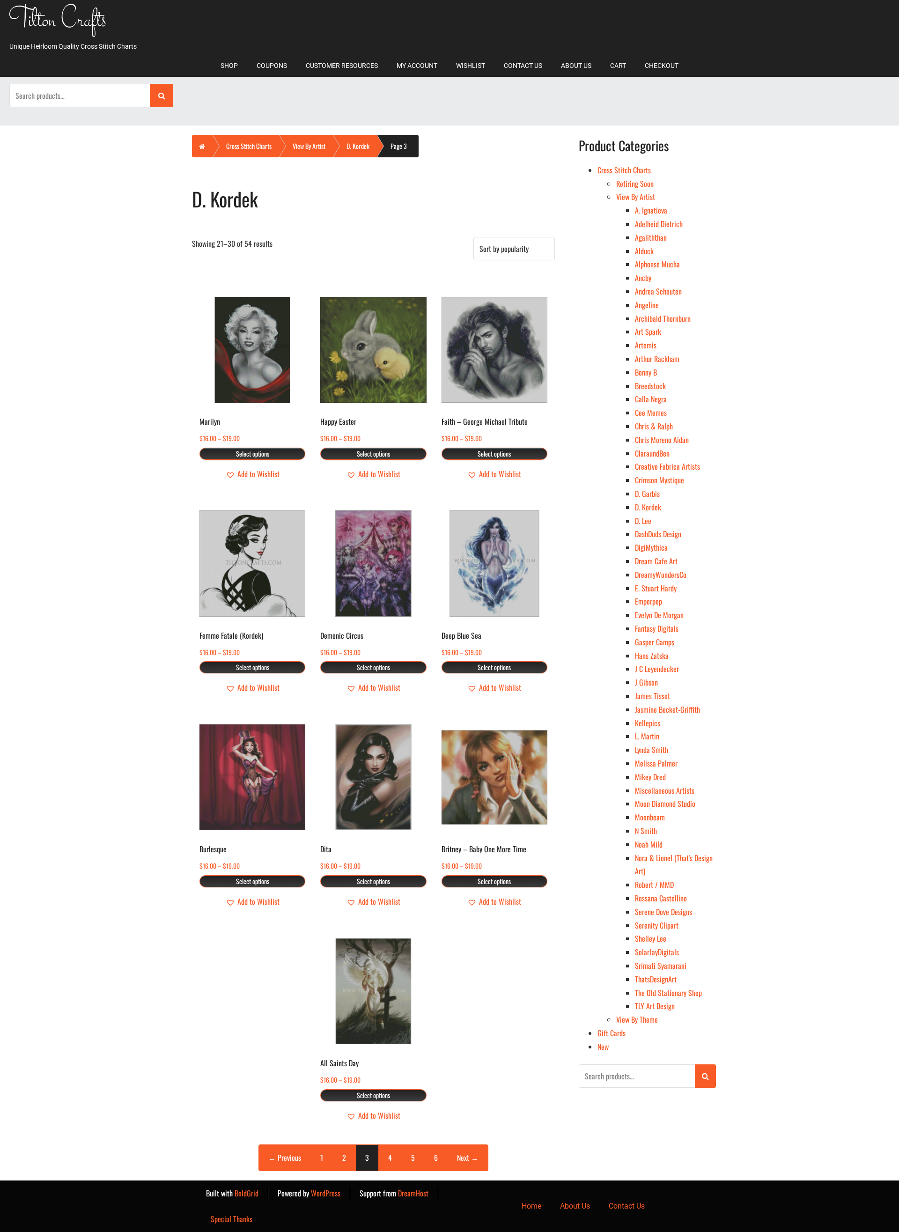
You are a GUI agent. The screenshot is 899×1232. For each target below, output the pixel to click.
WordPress (325, 1193)
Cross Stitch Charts (249, 146)
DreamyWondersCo (660, 574)
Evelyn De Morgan (659, 614)
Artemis (645, 345)
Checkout (661, 65)
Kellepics (647, 723)
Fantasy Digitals (656, 628)
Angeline (647, 304)
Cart (618, 65)
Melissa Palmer (656, 763)
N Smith (646, 830)
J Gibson (646, 682)
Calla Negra (651, 399)
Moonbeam (650, 817)
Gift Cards (611, 1033)
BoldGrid (246, 1193)
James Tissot (652, 695)
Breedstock (650, 385)
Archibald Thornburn (663, 318)
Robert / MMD (654, 884)
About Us (576, 65)
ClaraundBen (652, 453)
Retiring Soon (635, 183)
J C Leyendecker (657, 668)
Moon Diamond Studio (665, 803)
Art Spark (648, 331)
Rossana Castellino (661, 898)
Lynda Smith (651, 749)
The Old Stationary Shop (668, 992)
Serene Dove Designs (663, 911)
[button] (253, 474)
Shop (229, 65)
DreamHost (413, 1193)
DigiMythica (651, 547)
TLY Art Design (655, 1005)
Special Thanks (231, 1219)
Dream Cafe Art (656, 561)
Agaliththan (651, 237)
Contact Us (523, 65)
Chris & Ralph (654, 426)
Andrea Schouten (658, 291)
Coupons (272, 65)
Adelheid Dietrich (659, 223)
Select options (252, 453)
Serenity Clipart (656, 925)
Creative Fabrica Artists (667, 466)
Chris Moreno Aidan (662, 439)
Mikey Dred (650, 776)
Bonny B (646, 372)
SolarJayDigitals (657, 952)
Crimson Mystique (659, 480)
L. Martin (647, 736)
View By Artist (309, 146)
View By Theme (637, 1019)
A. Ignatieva (651, 210)
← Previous (284, 1157)
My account (417, 65)
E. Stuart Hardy (656, 588)
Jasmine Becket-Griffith (667, 709)
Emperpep (648, 601)
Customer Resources (342, 65)
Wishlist (470, 65)
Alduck (644, 251)
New (603, 1046)
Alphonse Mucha (657, 264)
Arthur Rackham (657, 358)
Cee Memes (651, 412)
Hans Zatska (652, 655)
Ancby (643, 277)
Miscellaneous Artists (664, 790)
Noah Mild (649, 844)
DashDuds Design (658, 533)
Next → (468, 1157)
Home (531, 1206)
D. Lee (643, 520)
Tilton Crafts (58, 21)
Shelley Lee (650, 938)
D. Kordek (357, 146)
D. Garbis (647, 493)
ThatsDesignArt (656, 979)
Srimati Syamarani (660, 965)
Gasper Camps (654, 642)
